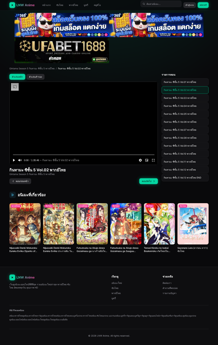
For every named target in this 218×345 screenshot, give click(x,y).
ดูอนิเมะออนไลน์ (16, 319)
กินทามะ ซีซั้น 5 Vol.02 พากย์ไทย (180, 90)
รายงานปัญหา (170, 293)
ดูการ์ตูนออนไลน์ (152, 316)
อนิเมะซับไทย (97, 316)
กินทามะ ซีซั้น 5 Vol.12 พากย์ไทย (180, 169)
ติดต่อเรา (167, 283)
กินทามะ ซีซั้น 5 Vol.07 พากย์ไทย (180, 129)
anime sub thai (109, 316)
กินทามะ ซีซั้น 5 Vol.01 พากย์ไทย (180, 82)
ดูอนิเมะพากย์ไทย (30, 316)
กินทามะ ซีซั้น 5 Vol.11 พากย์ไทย (180, 161)
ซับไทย (59, 5)
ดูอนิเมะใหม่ (49, 319)
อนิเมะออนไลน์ (29, 319)
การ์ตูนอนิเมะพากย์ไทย (46, 316)
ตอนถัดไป (146, 181)
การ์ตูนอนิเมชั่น (165, 316)
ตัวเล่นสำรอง (35, 76)
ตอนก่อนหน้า (22, 181)
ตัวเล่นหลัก (17, 76)
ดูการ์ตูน (141, 316)
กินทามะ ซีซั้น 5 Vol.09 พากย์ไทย (180, 145)
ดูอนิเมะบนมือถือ (61, 319)
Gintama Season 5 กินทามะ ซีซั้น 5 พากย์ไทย (32, 68)
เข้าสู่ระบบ (189, 5)
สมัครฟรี (203, 5)
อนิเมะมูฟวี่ (120, 316)
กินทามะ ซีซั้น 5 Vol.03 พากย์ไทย (180, 98)
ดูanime (192, 316)
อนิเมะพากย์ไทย (16, 316)
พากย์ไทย (73, 5)
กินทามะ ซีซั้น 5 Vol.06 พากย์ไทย (180, 121)
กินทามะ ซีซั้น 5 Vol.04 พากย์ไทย (180, 106)
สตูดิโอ (97, 5)
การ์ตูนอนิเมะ (177, 316)
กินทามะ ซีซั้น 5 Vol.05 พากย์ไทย (180, 114)
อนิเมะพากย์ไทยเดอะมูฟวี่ (66, 316)
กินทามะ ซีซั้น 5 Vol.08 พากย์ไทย (180, 137)
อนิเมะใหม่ (117, 283)
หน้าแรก (46, 5)
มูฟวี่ (86, 5)
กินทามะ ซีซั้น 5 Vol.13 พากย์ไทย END (182, 177)
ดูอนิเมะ (186, 316)
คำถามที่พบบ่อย (170, 288)
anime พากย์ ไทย (84, 316)
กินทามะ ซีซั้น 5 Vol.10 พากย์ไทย (180, 153)
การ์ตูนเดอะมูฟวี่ (131, 316)
